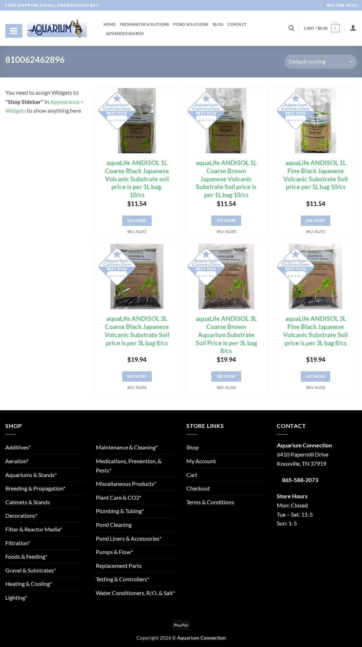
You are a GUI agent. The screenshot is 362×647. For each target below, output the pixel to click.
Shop (192, 447)
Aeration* (17, 461)
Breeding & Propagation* (35, 488)
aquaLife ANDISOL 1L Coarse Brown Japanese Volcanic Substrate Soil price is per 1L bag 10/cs (226, 179)
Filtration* (17, 543)
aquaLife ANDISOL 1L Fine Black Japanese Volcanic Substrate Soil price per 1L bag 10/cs (315, 175)
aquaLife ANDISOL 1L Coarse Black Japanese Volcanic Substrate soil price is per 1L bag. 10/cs (137, 179)
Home (110, 24)
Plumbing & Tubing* (120, 510)
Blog (218, 24)
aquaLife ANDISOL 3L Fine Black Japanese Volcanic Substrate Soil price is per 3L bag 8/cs (315, 331)
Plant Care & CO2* (118, 497)
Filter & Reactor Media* (33, 529)
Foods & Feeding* (26, 556)
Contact (237, 24)
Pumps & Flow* (114, 551)
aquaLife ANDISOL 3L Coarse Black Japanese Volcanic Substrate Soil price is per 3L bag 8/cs (137, 331)
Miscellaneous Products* (126, 483)
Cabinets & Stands (27, 502)
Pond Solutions (190, 24)
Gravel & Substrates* (30, 570)
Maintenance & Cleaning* (127, 447)
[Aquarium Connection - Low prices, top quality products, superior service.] (57, 28)
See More (137, 220)
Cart (191, 474)
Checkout (198, 488)
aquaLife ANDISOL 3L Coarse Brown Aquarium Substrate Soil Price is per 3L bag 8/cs (226, 334)
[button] (321, 28)
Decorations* (21, 515)
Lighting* (16, 597)
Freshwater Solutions (144, 24)
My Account (201, 461)
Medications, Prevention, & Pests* (129, 466)
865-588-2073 (341, 5)
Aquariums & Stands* (31, 474)
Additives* (18, 447)
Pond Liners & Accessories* (129, 538)
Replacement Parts (119, 565)
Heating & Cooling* (28, 583)
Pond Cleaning (114, 524)
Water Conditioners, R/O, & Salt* (135, 592)
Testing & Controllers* (122, 579)
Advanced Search (125, 33)
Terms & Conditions (210, 502)
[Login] (353, 27)
